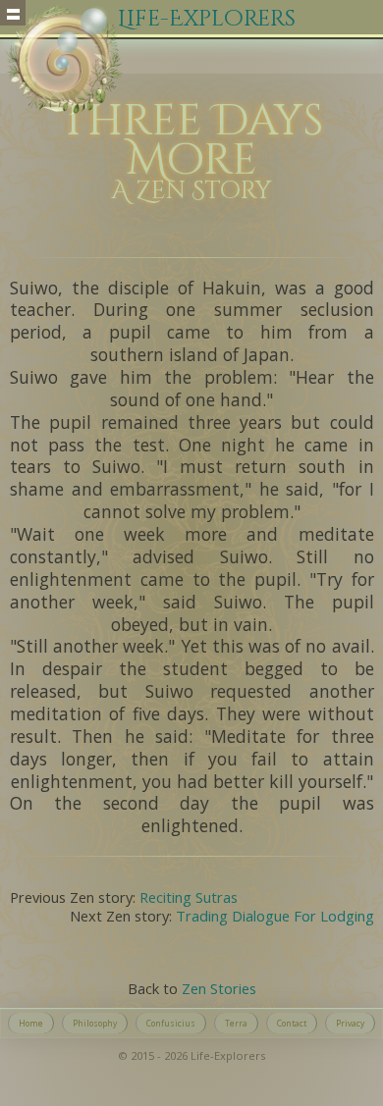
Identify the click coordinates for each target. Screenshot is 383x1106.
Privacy (350, 1023)
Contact (291, 1023)
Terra (236, 1023)
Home (31, 1023)
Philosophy (95, 1023)
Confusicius (170, 1023)
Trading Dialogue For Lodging (275, 915)
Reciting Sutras (188, 897)
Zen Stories (219, 988)
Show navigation (13, 13)
